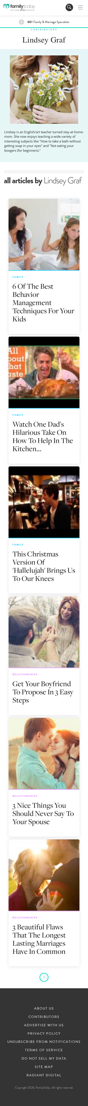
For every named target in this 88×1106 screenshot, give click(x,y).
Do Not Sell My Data (44, 1058)
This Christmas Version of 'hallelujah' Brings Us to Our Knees (43, 566)
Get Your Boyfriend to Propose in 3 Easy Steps (42, 692)
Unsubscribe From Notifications (44, 1041)
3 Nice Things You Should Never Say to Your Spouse (43, 813)
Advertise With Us (44, 1025)
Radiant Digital (44, 1075)
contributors (44, 29)
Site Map (44, 1066)
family (18, 277)
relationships (25, 674)
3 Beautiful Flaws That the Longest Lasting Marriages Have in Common (39, 939)
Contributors (44, 1016)
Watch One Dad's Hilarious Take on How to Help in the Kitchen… (42, 436)
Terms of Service (44, 1050)
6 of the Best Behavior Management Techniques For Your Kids (43, 302)
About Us (44, 1008)
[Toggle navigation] (69, 7)
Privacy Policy (44, 1033)
